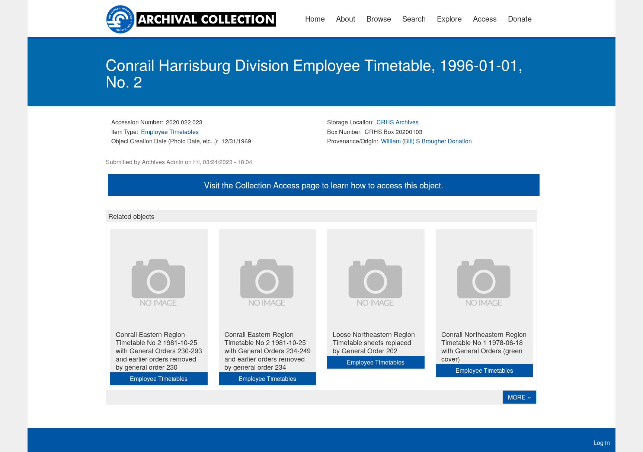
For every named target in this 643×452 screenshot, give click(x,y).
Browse (379, 18)
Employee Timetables (170, 131)
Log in (602, 442)
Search (414, 18)
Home (315, 18)
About (345, 18)
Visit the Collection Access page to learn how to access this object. (323, 185)
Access (485, 18)
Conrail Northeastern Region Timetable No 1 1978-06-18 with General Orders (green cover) (484, 346)
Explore (449, 18)
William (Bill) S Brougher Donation (426, 141)
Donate (520, 18)
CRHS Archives (398, 122)
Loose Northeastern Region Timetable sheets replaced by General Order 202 (374, 342)
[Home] (195, 18)
